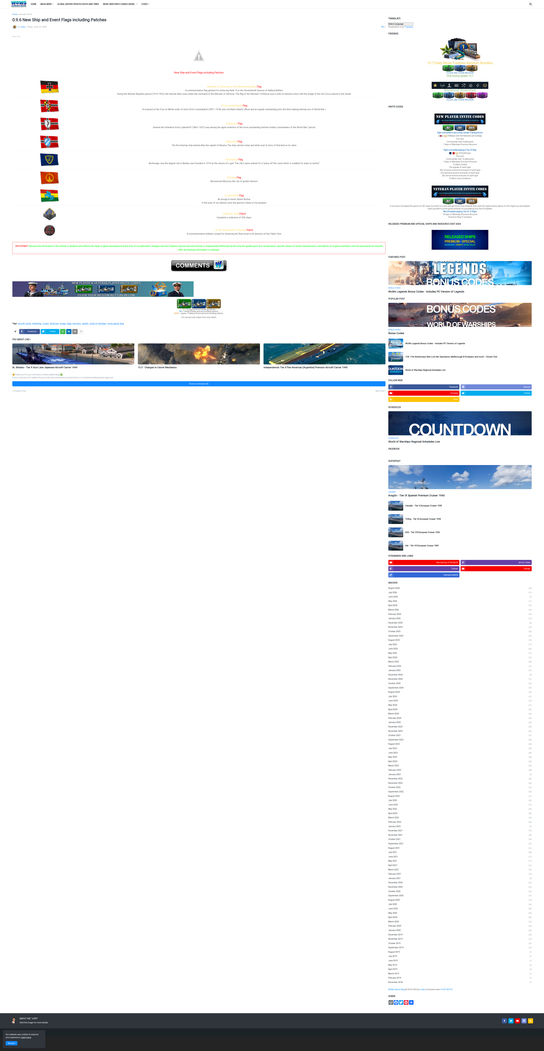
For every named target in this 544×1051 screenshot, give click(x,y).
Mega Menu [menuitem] (46, 4)
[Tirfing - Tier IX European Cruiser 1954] (395, 519)
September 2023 (460, 740)
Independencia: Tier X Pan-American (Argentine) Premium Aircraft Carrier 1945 (306, 367)
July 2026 (460, 592)
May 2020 (460, 913)
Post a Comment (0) (198, 384)
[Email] (75, 331)
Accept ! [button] (11, 1043)
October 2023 (460, 735)
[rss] (530, 1020)
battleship (36, 323)
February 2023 (460, 770)
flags (69, 323)
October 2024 (460, 683)
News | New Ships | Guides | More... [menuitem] (119, 4)
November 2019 (460, 939)
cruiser (45, 323)
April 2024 (460, 709)
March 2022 (460, 817)
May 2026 (460, 601)
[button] (530, 4)
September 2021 (460, 843)
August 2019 (460, 952)
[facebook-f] (504, 1020)
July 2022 (460, 800)
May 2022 (460, 809)
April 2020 (460, 917)
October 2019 (460, 943)
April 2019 (460, 969)
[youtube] (517, 1020)
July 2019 (460, 956)
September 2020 (460, 895)
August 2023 (460, 744)
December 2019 (460, 934)
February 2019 (460, 978)
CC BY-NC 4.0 (447, 989)
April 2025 (460, 657)
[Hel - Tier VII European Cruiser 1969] (395, 546)
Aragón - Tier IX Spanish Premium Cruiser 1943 (416, 495)
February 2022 (460, 822)
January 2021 (460, 878)
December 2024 (460, 675)
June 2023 (460, 753)
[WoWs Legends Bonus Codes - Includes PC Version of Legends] (460, 273)
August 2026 (460, 588)
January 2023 (460, 774)
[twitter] (511, 1020)
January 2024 (460, 722)
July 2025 (460, 644)
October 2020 (460, 891)
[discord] (524, 1020)
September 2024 (460, 688)
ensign (63, 323)
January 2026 (460, 618)
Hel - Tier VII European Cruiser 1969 (422, 545)
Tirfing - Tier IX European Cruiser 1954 (423, 519)
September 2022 (460, 792)
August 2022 (460, 796)
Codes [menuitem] (144, 4)
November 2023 (460, 731)
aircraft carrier (25, 14)
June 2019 (460, 960)
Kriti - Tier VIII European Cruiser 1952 (422, 532)
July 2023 (460, 748)
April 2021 (460, 865)
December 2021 (460, 830)
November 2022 (460, 783)
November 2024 (460, 679)
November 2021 (460, 835)
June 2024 (460, 700)
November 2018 (460, 982)
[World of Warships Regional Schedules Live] (395, 370)
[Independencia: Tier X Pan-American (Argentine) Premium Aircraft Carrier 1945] (324, 353)
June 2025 (460, 649)
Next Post (379, 391)
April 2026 (460, 605)
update (85, 323)
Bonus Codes (396, 333)
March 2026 (460, 610)
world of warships (98, 323)
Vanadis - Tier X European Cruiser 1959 (423, 505)
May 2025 (460, 653)
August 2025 (460, 640)
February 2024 (460, 718)
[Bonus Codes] (460, 315)
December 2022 (460, 778)
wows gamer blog (115, 323)
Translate (409, 27)
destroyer (54, 323)
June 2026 (460, 597)
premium (77, 323)
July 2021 (460, 852)
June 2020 (460, 908)
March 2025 (460, 662)
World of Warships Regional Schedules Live (425, 370)
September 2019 (460, 947)
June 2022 (460, 805)
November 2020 (460, 887)
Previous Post (20, 391)
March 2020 (460, 921)
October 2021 (460, 839)
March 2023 (460, 765)
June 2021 (460, 856)
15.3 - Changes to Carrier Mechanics (157, 367)
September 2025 (460, 636)
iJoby (422, 989)
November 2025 (460, 627)
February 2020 (460, 926)
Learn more (26, 1037)
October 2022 (460, 787)
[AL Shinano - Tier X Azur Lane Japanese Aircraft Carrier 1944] (73, 353)
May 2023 (460, 757)
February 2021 (460, 874)
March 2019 (460, 973)
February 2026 (460, 614)
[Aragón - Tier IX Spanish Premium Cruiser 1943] (460, 477)
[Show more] (81, 331)
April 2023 (460, 761)
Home (15, 14)
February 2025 (460, 666)
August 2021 (460, 848)
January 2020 (460, 930)
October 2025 (460, 631)
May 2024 (460, 705)
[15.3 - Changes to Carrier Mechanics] (199, 353)
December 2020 (460, 882)
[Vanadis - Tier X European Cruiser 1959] (395, 506)
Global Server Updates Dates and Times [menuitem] (78, 4)
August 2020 (460, 900)
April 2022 (460, 813)
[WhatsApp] (62, 331)
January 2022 (460, 826)
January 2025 (460, 670)
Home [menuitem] (33, 4)
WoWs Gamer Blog (396, 989)
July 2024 (460, 696)
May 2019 (460, 965)
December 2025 (460, 623)
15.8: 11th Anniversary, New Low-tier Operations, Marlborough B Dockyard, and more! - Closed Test (451, 356)
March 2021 (460, 870)
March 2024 (460, 714)
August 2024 (460, 692)
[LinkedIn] (69, 331)
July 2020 (460, 904)
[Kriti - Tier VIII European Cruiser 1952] (395, 532)
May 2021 (460, 861)
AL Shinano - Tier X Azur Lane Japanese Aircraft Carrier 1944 (44, 367)
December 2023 (460, 727)
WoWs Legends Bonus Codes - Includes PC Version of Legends (426, 291)
